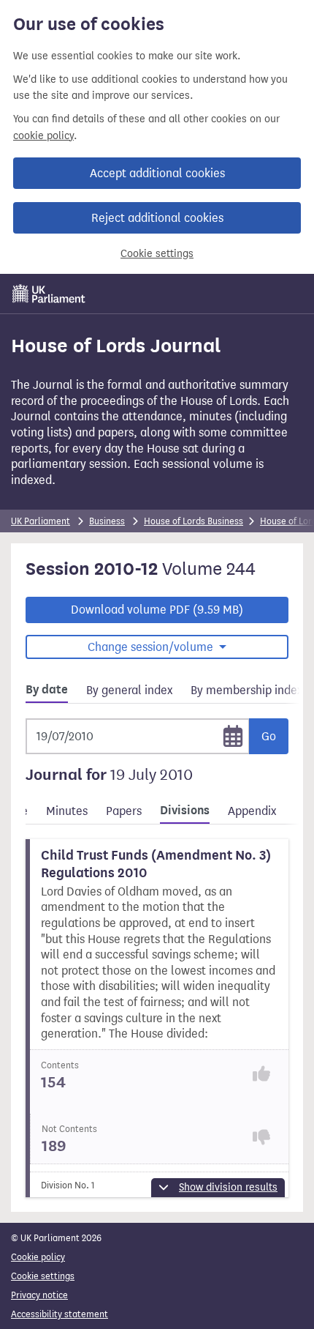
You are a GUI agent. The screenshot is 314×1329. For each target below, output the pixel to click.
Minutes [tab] (67, 811)
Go (268, 736)
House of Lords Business (193, 520)
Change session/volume (152, 647)
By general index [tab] (129, 690)
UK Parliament (40, 520)
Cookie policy (38, 1256)
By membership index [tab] (246, 690)
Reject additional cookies (157, 218)
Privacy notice (39, 1294)
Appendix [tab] (252, 811)
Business (107, 520)
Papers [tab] (124, 811)
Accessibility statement (59, 1313)
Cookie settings (157, 253)
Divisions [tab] (185, 810)
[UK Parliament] (49, 294)
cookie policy (43, 136)
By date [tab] (47, 689)
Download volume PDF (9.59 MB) (157, 610)
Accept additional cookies (157, 173)
